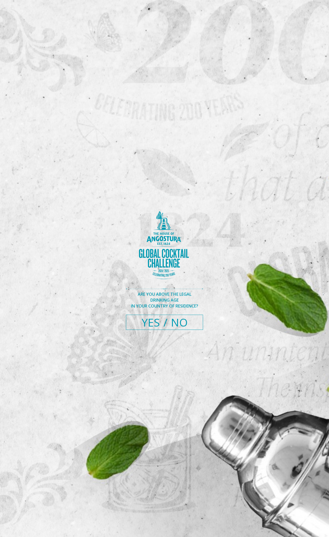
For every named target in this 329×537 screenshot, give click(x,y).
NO (179, 322)
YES (151, 322)
